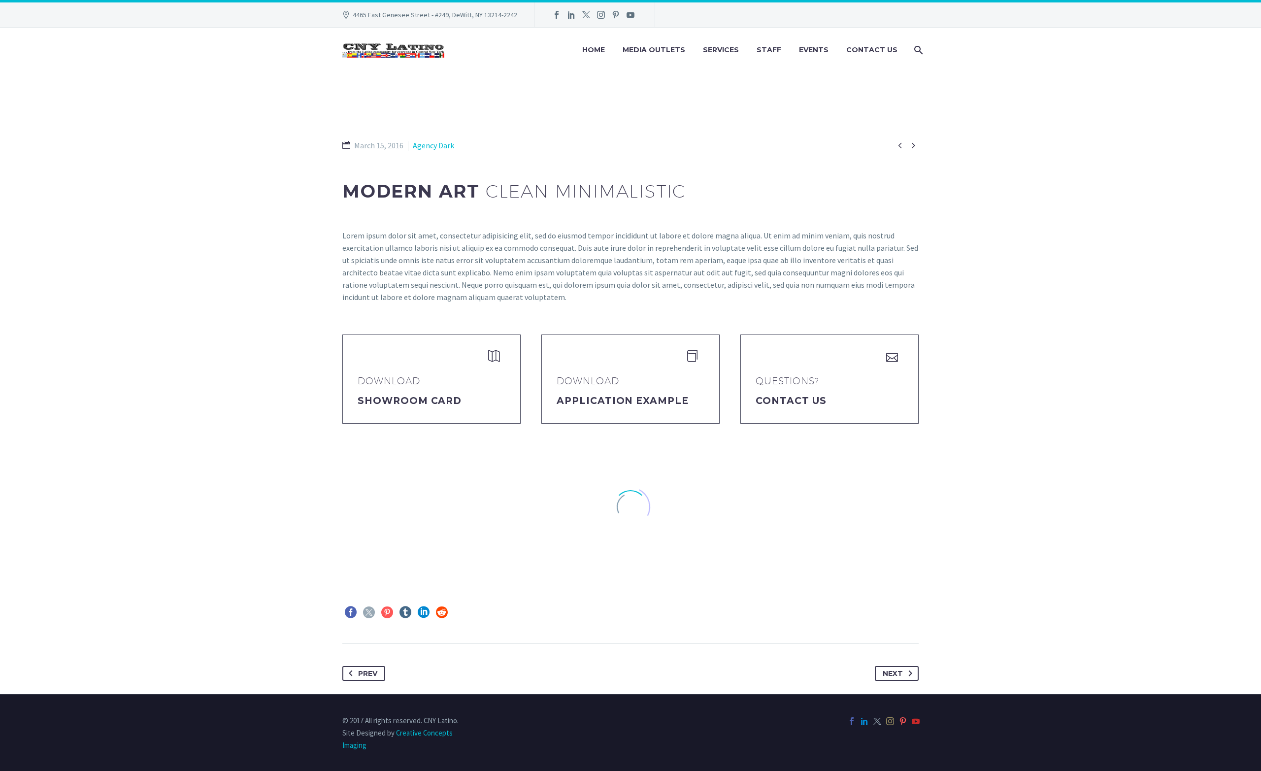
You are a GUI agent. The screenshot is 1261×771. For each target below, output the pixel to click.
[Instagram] (601, 15)
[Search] (917, 50)
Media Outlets (654, 49)
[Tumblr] (405, 612)
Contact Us (871, 49)
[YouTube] (630, 15)
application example (623, 400)
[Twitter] (586, 15)
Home (593, 49)
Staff (769, 49)
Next (893, 673)
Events (814, 49)
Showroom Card (410, 400)
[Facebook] (556, 15)
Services (721, 49)
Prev (367, 673)
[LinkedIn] (571, 15)
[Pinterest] (615, 15)
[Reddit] (442, 612)
